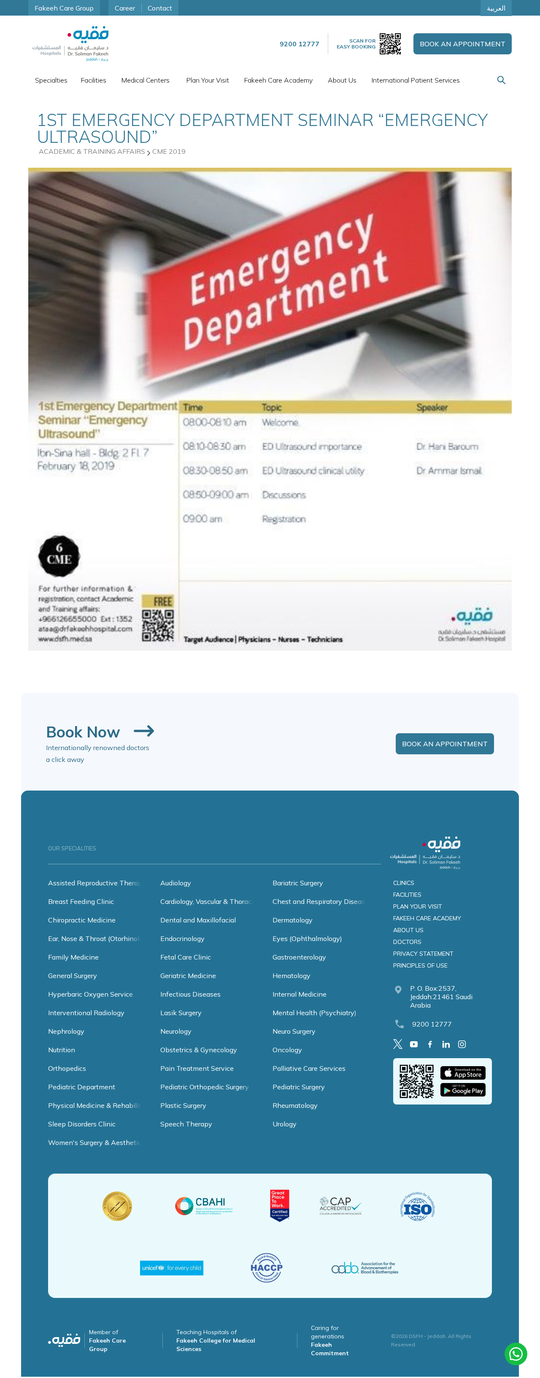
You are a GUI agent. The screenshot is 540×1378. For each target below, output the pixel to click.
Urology (285, 1124)
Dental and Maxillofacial (198, 920)
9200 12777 (432, 1024)
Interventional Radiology (86, 1012)
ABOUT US (408, 930)
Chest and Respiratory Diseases (322, 901)
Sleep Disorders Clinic (82, 1124)
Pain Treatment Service (197, 1068)
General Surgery (72, 975)
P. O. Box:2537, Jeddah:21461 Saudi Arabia (441, 996)
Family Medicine (73, 957)
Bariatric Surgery (298, 883)
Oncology (287, 1050)
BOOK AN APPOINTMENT (462, 44)
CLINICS (403, 883)
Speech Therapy (186, 1124)
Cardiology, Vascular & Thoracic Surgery (220, 901)
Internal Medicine (300, 994)
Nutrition (61, 1050)
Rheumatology (295, 1105)
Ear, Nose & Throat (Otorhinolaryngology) (112, 938)
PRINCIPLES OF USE (420, 965)
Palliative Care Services (309, 1068)
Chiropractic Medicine (82, 920)
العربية (496, 8)
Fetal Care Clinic (185, 957)
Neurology (176, 1031)
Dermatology (293, 920)
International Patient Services (416, 80)
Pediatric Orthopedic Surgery (204, 1087)
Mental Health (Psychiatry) (314, 1012)
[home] (70, 44)
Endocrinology (182, 938)
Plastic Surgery (183, 1105)
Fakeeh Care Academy (278, 80)
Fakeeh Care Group (64, 8)
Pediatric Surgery (299, 1087)
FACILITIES (407, 894)
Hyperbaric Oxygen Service (90, 994)
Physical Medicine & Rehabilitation (102, 1105)
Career (125, 8)
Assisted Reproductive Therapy (97, 883)
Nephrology (66, 1031)
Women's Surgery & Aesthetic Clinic (104, 1142)
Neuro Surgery (294, 1031)
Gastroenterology (299, 957)
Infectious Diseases (190, 994)
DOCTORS (407, 942)
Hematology (291, 975)
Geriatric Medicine (188, 975)
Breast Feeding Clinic (81, 901)
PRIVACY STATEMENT (423, 953)
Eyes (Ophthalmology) (307, 938)
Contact (160, 8)
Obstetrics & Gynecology (198, 1050)
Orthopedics (67, 1068)
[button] (51, 80)
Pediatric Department (81, 1087)
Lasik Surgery (181, 1012)
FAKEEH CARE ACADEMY (427, 918)
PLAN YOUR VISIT (417, 906)
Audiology (175, 883)
